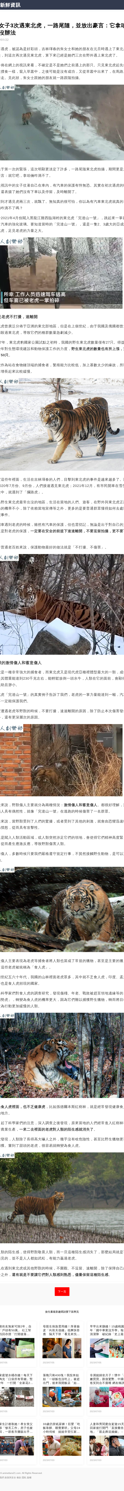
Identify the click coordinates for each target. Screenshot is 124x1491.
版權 (29, 1477)
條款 (19, 1477)
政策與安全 (10, 1477)
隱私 (24, 1477)
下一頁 (62, 1291)
